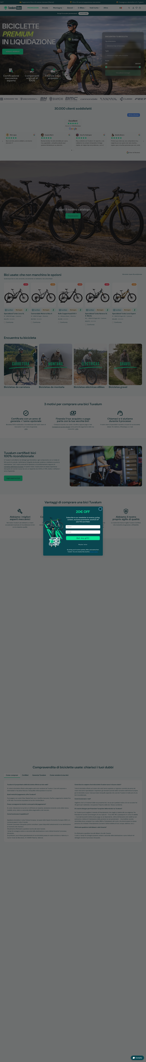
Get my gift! (82, 538)
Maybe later (83, 544)
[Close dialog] (100, 508)
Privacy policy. (94, 552)
